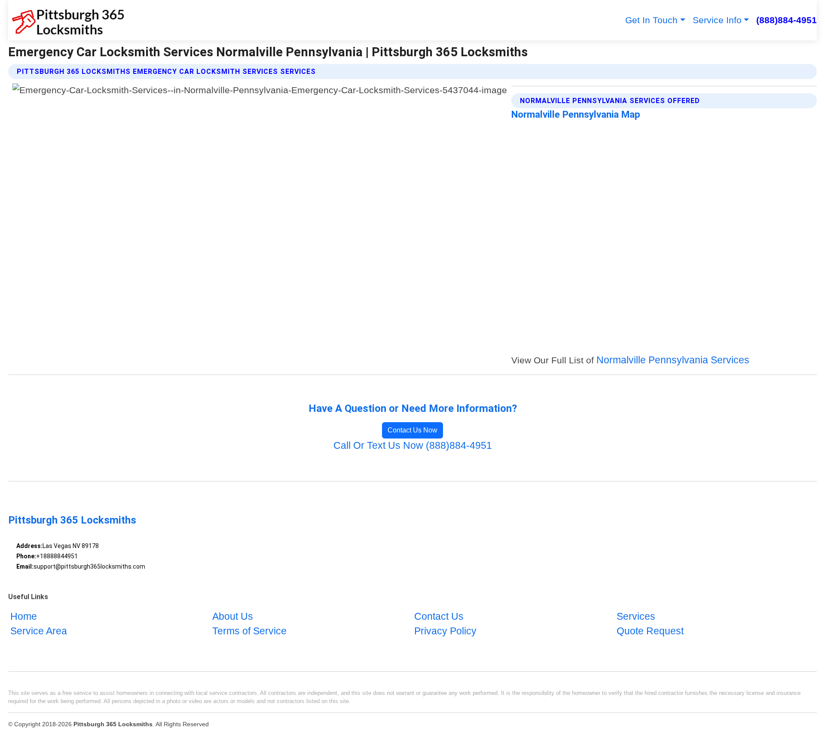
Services (636, 616)
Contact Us (439, 616)
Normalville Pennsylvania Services (672, 360)
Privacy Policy (445, 631)
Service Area (38, 631)
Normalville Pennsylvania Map (575, 114)
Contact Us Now (412, 430)
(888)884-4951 (786, 20)
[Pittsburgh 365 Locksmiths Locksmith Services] (66, 20)
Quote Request (650, 631)
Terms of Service (249, 631)
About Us (232, 616)
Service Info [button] (717, 20)
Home (23, 616)
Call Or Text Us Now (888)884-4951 (412, 445)
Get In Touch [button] (651, 20)
